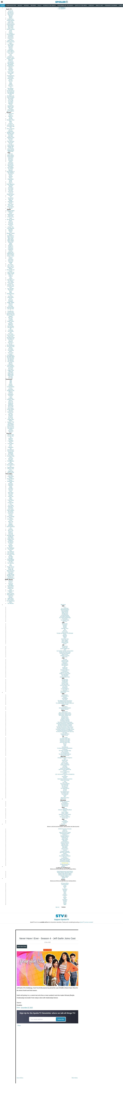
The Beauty (64, 749)
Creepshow (65, 694)
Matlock (65, 636)
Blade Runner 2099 (10, 482)
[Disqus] (47, 1054)
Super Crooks (10, 321)
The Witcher (11, 360)
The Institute (11, 599)
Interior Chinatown (10, 162)
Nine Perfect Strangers (11, 166)
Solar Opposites (10, 184)
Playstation (64, 889)
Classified (10, 488)
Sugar (10, 83)
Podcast (65, 850)
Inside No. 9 (11, 506)
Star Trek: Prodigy (10, 318)
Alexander (10, 215)
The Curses (10, 336)
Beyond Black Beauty (10, 479)
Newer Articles (20, 1077)
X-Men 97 (10, 147)
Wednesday (10, 374)
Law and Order (65, 684)
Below (10, 234)
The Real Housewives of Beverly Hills (64, 723)
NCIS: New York (65, 639)
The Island (10, 188)
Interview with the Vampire (65, 708)
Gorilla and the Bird (64, 764)
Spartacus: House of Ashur (65, 814)
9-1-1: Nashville (64, 608)
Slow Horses (11, 78)
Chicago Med (65, 680)
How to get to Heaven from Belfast (10, 267)
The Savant (10, 98)
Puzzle (64, 903)
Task (65, 781)
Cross (10, 491)
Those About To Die (10, 465)
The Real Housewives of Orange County (65, 729)
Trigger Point (11, 370)
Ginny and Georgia (10, 261)
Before (10, 18)
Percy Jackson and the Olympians (10, 130)
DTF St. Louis (65, 762)
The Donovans (65, 805)
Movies (20, 5)
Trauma (10, 429)
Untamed (10, 371)
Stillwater (10, 540)
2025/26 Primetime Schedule (64, 829)
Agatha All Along (10, 116)
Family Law (64, 647)
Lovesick (10, 283)
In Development (64, 841)
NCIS (65, 637)
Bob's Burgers (65, 665)
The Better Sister (10, 543)
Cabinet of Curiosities (10, 248)
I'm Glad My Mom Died (11, 45)
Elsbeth (65, 627)
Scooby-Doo (11, 311)
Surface (10, 84)
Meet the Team (65, 844)
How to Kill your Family (10, 270)
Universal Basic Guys (65, 677)
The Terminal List (10, 563)
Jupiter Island (10, 273)
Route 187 (10, 407)
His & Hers (10, 264)
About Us (65, 830)
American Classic (10, 581)
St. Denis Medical (65, 688)
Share (19, 1025)
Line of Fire (64, 686)
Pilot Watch (64, 847)
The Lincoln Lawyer (10, 353)
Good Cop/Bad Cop (64, 648)
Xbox (65, 892)
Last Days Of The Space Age (10, 125)
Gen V (10, 501)
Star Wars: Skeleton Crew (10, 137)
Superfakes (10, 447)
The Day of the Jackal (10, 456)
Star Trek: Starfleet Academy (10, 416)
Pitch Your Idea (64, 848)
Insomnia (10, 395)
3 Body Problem (10, 210)
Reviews (65, 857)
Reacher (11, 529)
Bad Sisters (10, 14)
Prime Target (11, 72)
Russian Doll (11, 308)
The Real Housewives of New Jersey (64, 727)
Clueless (11, 385)
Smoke (10, 79)
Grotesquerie (65, 747)
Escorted (10, 494)
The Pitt (65, 789)
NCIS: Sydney (65, 641)
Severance (10, 73)
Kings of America (11, 275)
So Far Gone (11, 312)
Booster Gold (65, 760)
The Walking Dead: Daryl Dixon (65, 700)
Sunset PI (65, 690)
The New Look (10, 96)
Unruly (64, 795)
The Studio (10, 101)
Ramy (10, 177)
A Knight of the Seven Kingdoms (65, 757)
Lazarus (11, 515)
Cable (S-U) (63, 799)
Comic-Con (64, 831)
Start (2, 5)
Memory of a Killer (65, 672)
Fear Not (11, 393)
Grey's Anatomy (64, 610)
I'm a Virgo (10, 505)
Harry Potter (65, 767)
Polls (39, 5)
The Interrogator (65, 674)
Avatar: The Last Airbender (10, 227)
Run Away (10, 306)
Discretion (10, 389)
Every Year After (10, 497)
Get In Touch (61, 7)
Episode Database (65, 836)
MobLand (10, 404)
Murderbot (10, 64)
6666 (10, 383)
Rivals (10, 181)
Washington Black (10, 202)
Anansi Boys (11, 476)
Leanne (10, 278)
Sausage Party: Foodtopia (10, 536)
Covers (10, 251)
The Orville (10, 189)
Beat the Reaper (11, 16)
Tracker (65, 643)
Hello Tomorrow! (10, 41)
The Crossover (10, 141)
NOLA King (10, 405)
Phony (10, 175)
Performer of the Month (65, 5)
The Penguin (65, 787)
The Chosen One (11, 332)
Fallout (10, 499)
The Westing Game (64, 791)
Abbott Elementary (65, 609)
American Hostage (10, 584)
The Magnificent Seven (10, 601)
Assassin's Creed (10, 225)
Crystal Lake (11, 436)
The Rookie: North (65, 620)
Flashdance (10, 394)
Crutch (10, 388)
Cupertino (65, 625)
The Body (10, 330)
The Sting (10, 99)
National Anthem (65, 696)
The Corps (10, 333)
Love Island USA (10, 444)
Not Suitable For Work (11, 168)
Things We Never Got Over (10, 570)
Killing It (11, 439)
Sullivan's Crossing (64, 655)
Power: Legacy (65, 812)
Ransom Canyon (11, 304)
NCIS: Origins (65, 640)
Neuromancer (10, 65)
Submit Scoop (65, 863)
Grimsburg (65, 668)
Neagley (11, 524)
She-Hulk (10, 135)
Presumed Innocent (10, 70)
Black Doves (11, 237)
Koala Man (10, 164)
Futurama (10, 160)
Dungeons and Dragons (10, 391)
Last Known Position (10, 513)
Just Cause (10, 509)
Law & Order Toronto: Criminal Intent (65, 651)
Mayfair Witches (64, 709)
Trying (10, 104)
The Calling (10, 454)
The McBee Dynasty (64, 721)
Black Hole (10, 238)
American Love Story (65, 741)
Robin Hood (10, 598)
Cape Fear (10, 21)
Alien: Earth (10, 204)
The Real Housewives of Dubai (65, 724)
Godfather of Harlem (11, 591)
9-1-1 (65, 607)
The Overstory (10, 357)
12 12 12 (11, 10)
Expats (10, 495)
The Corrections (10, 335)
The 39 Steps (10, 326)
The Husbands (10, 92)
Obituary (11, 170)
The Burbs (10, 453)
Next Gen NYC (65, 716)
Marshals (65, 635)
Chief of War (11, 23)
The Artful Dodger (10, 186)
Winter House (65, 735)
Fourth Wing (11, 500)
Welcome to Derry (65, 797)
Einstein (65, 626)
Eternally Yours (64, 628)
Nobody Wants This (10, 294)
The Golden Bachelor (65, 616)
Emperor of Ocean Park (10, 587)
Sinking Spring (10, 75)
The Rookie (65, 619)
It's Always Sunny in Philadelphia (64, 748)
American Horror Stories (10, 206)
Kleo (11, 277)
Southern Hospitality (64, 719)
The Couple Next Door (65, 816)
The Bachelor (65, 614)
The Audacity (65, 698)
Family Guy (64, 667)
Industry (65, 770)
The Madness (10, 355)
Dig (10, 437)
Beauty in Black (10, 233)
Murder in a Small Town (64, 673)
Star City (10, 80)
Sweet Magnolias (10, 323)
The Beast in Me (11, 328)
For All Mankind (10, 34)
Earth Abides (11, 585)
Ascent (10, 384)
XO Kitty (11, 376)
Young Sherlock (10, 578)
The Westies (11, 603)
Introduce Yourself (65, 843)
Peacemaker (65, 776)
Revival (65, 820)
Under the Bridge (10, 200)
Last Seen (10, 53)
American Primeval (10, 222)
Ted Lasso (10, 85)
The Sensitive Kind (65, 755)
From (10, 589)
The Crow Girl (10, 427)
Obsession (10, 525)
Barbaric (11, 230)
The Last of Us (65, 786)
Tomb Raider (11, 572)
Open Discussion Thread (65, 832)
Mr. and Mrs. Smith (11, 519)
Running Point (10, 307)
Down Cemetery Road (10, 30)
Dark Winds (65, 706)
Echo (10, 122)
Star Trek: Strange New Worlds (11, 419)
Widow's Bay (11, 106)
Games (63, 878)
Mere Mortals (10, 63)
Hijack (10, 43)
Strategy (65, 900)
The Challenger (10, 548)
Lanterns (65, 773)
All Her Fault (11, 434)
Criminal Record (10, 24)
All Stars (11, 475)
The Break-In (10, 449)
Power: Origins (65, 813)
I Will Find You (10, 272)
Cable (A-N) (63, 692)
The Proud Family (10, 143)
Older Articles (75, 1077)
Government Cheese (11, 38)
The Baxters (11, 541)
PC (65, 888)
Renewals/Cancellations (64, 856)
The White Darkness (10, 103)
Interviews (65, 840)
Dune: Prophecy (65, 763)
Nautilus (65, 697)
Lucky (10, 55)
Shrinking (10, 77)
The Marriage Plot (65, 753)
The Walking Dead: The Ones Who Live (65, 703)
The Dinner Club (10, 337)
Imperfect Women (10, 47)
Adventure (65, 895)
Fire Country (65, 632)
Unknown (10, 573)
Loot (11, 54)
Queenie (11, 176)
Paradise (10, 174)
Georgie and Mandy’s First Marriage (65, 633)
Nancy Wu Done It (10, 522)
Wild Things (10, 107)
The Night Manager (10, 557)
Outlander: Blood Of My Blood (65, 809)
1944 (10, 381)
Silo (11, 74)
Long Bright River (10, 441)
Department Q (10, 253)
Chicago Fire (65, 679)
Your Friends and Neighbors (10, 110)
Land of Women (10, 52)
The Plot (11, 190)
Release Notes (65, 854)
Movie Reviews (64, 845)
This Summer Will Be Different (10, 363)
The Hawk (10, 349)
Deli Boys (10, 159)
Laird (10, 396)
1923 (10, 380)
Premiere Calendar (64, 851)
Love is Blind (10, 282)
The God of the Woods (10, 347)
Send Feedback (64, 858)
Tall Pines (10, 325)
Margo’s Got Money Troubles (10, 57)
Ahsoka (10, 118)
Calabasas (10, 249)
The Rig (10, 561)
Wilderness (10, 577)
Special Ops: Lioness (10, 412)
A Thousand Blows (10, 114)
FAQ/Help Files (65, 837)
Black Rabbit (11, 240)
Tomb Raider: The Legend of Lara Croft (10, 366)
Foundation (10, 35)
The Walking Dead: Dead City (65, 702)
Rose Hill (10, 534)
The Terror (65, 699)
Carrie (10, 486)
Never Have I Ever (21, 946)
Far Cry (65, 743)
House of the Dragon (65, 768)
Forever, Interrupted (10, 259)
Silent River (10, 538)
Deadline (19, 1005)
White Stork (10, 375)
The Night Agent (10, 356)
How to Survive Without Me (65, 769)
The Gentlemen (10, 345)
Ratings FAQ (65, 877)
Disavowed (10, 26)
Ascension (10, 11)
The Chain (65, 782)
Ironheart (10, 123)
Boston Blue (65, 623)
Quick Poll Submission (65, 852)
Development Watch (64, 833)
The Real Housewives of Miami (65, 725)
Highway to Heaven (64, 670)
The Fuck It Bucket (10, 343)
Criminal (11, 490)
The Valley (65, 732)
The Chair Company (64, 783)
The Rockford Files (65, 691)
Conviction (10, 157)
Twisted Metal (10, 467)
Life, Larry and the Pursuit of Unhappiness (64, 774)
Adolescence (10, 214)
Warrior (10, 432)
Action (64, 893)
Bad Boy (11, 229)
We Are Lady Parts (11, 469)
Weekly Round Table (65, 864)
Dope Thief (10, 28)
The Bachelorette (65, 615)
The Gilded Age (64, 784)
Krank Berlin (11, 50)
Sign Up (57, 907)
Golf (11, 263)
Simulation (64, 899)
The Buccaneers (10, 87)
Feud (65, 745)
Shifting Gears (65, 613)
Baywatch (65, 662)
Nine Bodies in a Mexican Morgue (10, 596)
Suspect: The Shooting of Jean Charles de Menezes (10, 423)
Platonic (11, 67)
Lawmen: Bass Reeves (10, 400)
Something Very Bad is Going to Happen (10, 315)
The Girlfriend (10, 551)
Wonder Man (11, 146)
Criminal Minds (10, 386)
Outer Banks (11, 297)
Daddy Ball (10, 252)
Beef (10, 232)
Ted (10, 448)
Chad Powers (10, 156)
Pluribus (11, 68)
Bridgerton (10, 246)
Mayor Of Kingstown (10, 402)
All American (65, 646)
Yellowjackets (65, 806)
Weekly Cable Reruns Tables (64, 873)
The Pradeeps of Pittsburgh (10, 560)
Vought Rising (10, 574)
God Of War (10, 502)
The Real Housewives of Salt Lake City (65, 731)
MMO (65, 904)
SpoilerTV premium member (86, 922)
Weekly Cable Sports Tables (64, 874)
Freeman (10, 438)
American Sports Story (65, 742)
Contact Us (64, 834)
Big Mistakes (10, 235)
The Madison (10, 428)
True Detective (65, 794)
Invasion (11, 49)
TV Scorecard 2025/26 (65, 861)
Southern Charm (65, 718)
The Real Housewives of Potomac (65, 730)
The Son (65, 790)
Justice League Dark (65, 771)
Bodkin (10, 244)
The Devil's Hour (10, 550)
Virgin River (10, 372)
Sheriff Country (65, 642)
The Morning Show (11, 94)
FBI (65, 629)
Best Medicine (65, 664)
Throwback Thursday (65, 860)
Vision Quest (10, 145)
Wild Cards (64, 656)
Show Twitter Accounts (65, 859)
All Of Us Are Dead (10, 217)
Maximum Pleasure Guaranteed (10, 61)
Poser (10, 298)
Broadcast (63, 604)
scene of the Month (49, 5)
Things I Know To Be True (10, 567)
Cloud (65, 885)
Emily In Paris (10, 256)
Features (63, 824)
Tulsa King (10, 430)
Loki (11, 127)
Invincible (10, 507)
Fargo (65, 744)
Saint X (10, 183)
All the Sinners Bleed (10, 220)
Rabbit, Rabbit (10, 302)
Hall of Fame (65, 838)
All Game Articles (65, 883)
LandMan (10, 398)
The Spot (10, 195)
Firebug (10, 33)
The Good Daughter (10, 459)
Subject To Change (64, 780)
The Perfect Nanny (65, 788)
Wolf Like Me (10, 472)
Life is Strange (10, 516)
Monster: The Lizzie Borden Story (10, 286)
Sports (64, 902)
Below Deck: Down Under (65, 712)
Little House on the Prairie (10, 280)
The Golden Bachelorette (65, 617)
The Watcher (11, 359)
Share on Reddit (47, 950)
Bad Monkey (11, 13)
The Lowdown (65, 751)
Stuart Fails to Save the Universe (64, 779)
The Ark (65, 822)
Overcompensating (10, 527)
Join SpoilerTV (61, 8)
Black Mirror (11, 239)
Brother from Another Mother (10, 20)
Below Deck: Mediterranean (65, 714)
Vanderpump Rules (64, 734)
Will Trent (65, 621)
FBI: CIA (65, 630)
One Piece (10, 296)
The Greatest (10, 553)
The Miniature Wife (10, 461)
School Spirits (10, 409)
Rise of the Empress (10, 531)
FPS (65, 896)
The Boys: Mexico (10, 546)
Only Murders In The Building (10, 172)
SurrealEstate (65, 821)
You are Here (65, 818)
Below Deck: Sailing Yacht (65, 715)
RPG (65, 898)
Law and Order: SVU (65, 685)
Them (10, 565)
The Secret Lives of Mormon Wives (10, 193)
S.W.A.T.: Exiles (64, 815)
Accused (65, 659)
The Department (65, 803)
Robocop (10, 533)
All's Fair (11, 154)
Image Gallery (65, 839)
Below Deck (65, 711)
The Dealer (10, 89)
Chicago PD (65, 681)
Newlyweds (65, 687)
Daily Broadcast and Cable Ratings (65, 871)
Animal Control (65, 661)
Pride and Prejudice (10, 300)
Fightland (65, 808)
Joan (65, 649)
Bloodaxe (10, 483)
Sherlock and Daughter (65, 653)
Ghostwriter (10, 36)
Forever (10, 257)
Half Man (65, 766)
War (65, 796)
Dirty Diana (10, 492)
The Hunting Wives (11, 351)
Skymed (11, 410)
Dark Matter (10, 25)
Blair (65, 759)
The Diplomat (10, 339)
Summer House (64, 717)
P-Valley (65, 811)
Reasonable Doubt (10, 179)
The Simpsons (65, 675)
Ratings (65, 853)
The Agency (65, 802)
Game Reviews (64, 884)
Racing (65, 897)
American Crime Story (65, 738)
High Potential (65, 611)
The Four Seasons (10, 341)
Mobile (64, 886)
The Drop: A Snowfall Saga (65, 750)
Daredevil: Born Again (10, 120)
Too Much (10, 369)
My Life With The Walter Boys (11, 290)
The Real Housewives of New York (65, 728)
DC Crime (65, 761)
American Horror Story (65, 740)
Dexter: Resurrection (65, 801)
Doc (65, 666)
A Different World (10, 212)
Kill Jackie (10, 511)
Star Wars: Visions (10, 139)
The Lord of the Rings (10, 555)
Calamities (10, 485)
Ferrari (10, 31)
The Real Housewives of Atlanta (65, 722)
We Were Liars (10, 575)
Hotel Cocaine (10, 593)
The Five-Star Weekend (10, 451)
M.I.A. (10, 446)
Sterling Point (10, 539)
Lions (65, 775)
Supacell (11, 320)
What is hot (99, 5)
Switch (64, 891)
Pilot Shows (65, 846)
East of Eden (10, 254)
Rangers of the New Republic (10, 133)
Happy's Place (65, 683)
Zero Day (10, 378)
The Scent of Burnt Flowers (65, 754)
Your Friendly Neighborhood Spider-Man (10, 150)
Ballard (10, 477)
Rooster (65, 777)
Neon (10, 292)
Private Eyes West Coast (64, 652)
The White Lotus (65, 793)
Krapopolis (64, 671)
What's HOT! (65, 865)
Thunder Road (65, 704)
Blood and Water (10, 242)
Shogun (10, 208)
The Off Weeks (10, 97)
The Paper (10, 463)
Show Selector (11, 5)
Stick (10, 82)
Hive (11, 504)
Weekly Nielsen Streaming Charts (65, 872)
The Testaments (10, 197)
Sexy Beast (10, 408)
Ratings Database (65, 876)
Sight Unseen (65, 654)
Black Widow (10, 155)
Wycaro (10, 108)
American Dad (65, 660)
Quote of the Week (81, 5)
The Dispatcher (10, 91)
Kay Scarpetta (10, 510)
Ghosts (64, 634)
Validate (63, 907)
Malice (10, 517)
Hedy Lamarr (11, 40)
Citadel (10, 487)
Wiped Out (10, 471)
